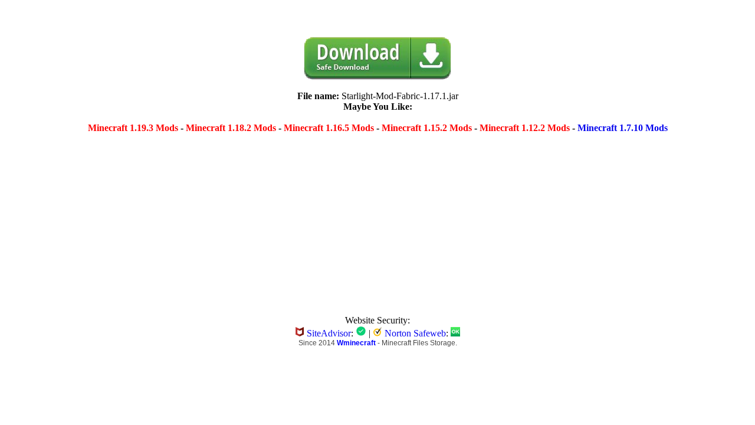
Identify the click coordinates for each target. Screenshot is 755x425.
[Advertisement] (287, 218)
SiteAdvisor (329, 333)
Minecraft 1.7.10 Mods (622, 128)
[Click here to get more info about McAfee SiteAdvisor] (361, 333)
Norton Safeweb (415, 333)
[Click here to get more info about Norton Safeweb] (455, 333)
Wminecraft (356, 343)
